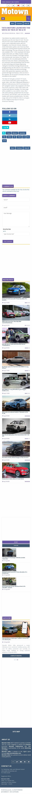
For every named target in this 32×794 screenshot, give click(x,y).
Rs (28, 137)
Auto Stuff (7, 618)
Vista (9, 137)
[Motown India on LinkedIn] (28, 5)
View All (26, 23)
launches (22, 133)
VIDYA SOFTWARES (14, 792)
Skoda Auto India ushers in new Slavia (13, 479)
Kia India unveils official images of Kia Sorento (15, 457)
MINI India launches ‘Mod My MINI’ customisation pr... (11, 322)
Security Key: (7, 229)
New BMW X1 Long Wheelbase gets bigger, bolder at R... (14, 390)
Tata (8, 133)
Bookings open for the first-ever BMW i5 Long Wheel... (15, 367)
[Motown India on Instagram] (23, 5)
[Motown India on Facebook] (8, 5)
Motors (15, 133)
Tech (19, 137)
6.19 (4, 140)
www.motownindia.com (13, 753)
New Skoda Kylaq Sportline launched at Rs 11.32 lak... (15, 435)
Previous (19, 23)
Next (12, 23)
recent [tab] (16, 542)
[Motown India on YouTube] (18, 5)
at (24, 137)
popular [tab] (16, 545)
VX (14, 137)
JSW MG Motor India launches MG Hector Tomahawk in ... (13, 344)
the (4, 137)
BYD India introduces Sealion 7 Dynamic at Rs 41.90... (15, 412)
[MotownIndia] (16, 12)
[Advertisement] (16, 168)
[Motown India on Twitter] (13, 5)
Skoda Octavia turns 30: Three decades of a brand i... (14, 299)
